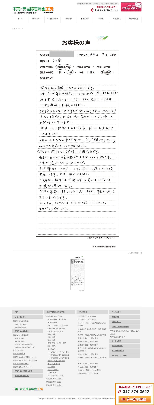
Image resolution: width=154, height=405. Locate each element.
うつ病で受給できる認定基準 (59, 355)
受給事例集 (83, 312)
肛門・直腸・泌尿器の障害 (57, 343)
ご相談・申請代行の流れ (120, 327)
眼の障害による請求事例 (87, 316)
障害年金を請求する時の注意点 (25, 360)
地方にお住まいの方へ (118, 337)
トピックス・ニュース (119, 355)
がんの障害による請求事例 (88, 367)
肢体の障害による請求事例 (88, 345)
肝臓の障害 (51, 337)
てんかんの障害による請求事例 (89, 370)
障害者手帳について (22, 376)
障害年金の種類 (20, 324)
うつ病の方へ (52, 349)
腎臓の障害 (51, 334)
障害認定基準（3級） (54, 385)
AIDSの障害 (52, 373)
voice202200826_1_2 (135, 253)
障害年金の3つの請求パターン (24, 357)
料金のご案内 (116, 312)
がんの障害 (51, 367)
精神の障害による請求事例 (88, 354)
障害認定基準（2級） (54, 382)
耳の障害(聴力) (53, 322)
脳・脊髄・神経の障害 (55, 376)
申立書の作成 (20, 341)
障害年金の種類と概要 (54, 316)
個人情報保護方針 (118, 351)
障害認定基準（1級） (54, 379)
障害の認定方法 (19, 354)
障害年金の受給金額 (21, 364)
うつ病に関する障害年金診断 (59, 358)
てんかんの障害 (53, 370)
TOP (16, 312)
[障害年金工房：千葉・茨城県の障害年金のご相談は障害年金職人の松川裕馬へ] (33, 11)
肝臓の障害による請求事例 (88, 342)
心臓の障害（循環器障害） (57, 328)
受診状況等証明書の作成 (23, 344)
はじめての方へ (20, 317)
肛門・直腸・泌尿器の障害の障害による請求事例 (92, 349)
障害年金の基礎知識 (21, 321)
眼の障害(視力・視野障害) (57, 319)
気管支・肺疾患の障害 (55, 331)
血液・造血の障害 (54, 364)
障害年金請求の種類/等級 (56, 312)
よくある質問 (116, 341)
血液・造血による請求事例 (88, 363)
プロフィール (116, 322)
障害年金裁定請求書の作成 (24, 347)
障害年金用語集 (117, 346)
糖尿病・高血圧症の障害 (56, 361)
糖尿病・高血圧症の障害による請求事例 (92, 359)
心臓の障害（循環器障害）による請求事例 (92, 330)
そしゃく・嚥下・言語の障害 (58, 325)
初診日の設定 (18, 350)
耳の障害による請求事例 (87, 320)
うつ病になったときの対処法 (59, 352)
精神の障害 (51, 346)
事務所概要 (115, 317)
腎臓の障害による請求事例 (88, 338)
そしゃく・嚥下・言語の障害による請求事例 (92, 324)
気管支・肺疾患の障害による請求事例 (92, 335)
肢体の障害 (51, 340)
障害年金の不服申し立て (23, 371)
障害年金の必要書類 (21, 335)
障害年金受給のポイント (22, 367)
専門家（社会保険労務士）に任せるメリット (124, 332)
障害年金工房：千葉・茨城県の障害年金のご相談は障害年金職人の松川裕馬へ (74, 399)
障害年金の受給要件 (22, 331)
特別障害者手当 (20, 327)
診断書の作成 (20, 338)
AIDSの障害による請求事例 (88, 374)
